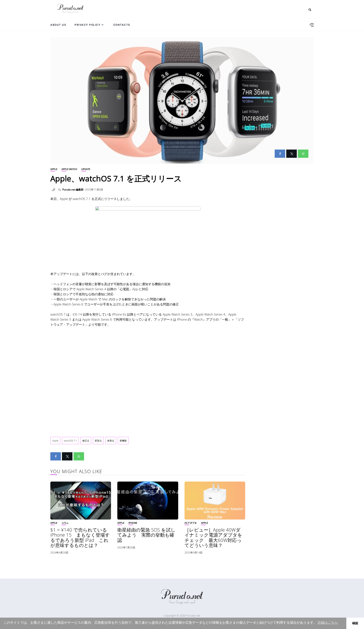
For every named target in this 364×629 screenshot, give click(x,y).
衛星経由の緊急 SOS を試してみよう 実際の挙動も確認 (146, 534)
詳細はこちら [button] (328, 622)
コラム (65, 523)
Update (85, 169)
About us (58, 24)
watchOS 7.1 (70, 440)
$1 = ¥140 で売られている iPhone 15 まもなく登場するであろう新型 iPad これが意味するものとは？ (80, 537)
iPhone (132, 523)
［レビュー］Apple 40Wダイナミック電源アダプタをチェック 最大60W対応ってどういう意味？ (213, 537)
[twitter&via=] (291, 154)
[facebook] (280, 154)
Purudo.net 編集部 (72, 189)
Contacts (121, 24)
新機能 (123, 440)
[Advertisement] (147, 380)
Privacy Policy (87, 24)
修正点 (85, 440)
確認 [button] (355, 623)
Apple (53, 169)
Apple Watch (69, 169)
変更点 (98, 440)
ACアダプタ (191, 523)
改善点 (110, 440)
